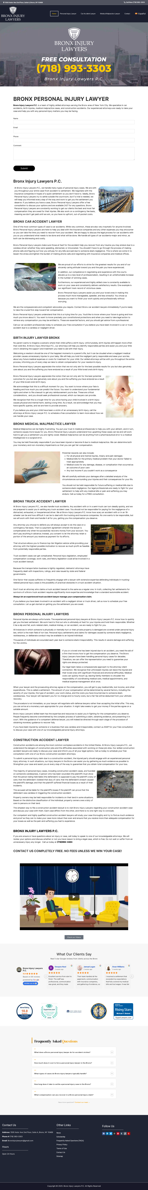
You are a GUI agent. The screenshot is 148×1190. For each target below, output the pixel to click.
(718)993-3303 (64, 842)
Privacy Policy (61, 1145)
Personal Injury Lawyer (68, 14)
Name (15, 118)
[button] (68, 13)
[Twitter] (110, 1133)
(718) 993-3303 (16, 1136)
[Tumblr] (121, 1133)
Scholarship (60, 1137)
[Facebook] (103, 1133)
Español (142, 13)
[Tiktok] (125, 1133)
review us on (29, 983)
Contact (127, 14)
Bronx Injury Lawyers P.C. (25, 105)
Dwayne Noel (60, 967)
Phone (15, 136)
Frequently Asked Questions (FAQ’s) (70, 1141)
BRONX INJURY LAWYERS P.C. (35, 831)
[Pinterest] (118, 1133)
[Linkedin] (107, 1133)
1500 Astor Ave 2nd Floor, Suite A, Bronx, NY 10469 (31, 1132)
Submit (24, 168)
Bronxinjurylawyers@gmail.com (20, 1141)
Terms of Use (61, 1148)
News (58, 1133)
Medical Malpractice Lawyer (110, 14)
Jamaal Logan (89, 967)
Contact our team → (82, 1102)
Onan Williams (118, 967)
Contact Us (60, 1152)
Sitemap (59, 1156)
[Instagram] (114, 1133)
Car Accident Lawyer (88, 14)
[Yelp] (128, 1133)
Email (15, 127)
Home (54, 14)
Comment (17, 145)
